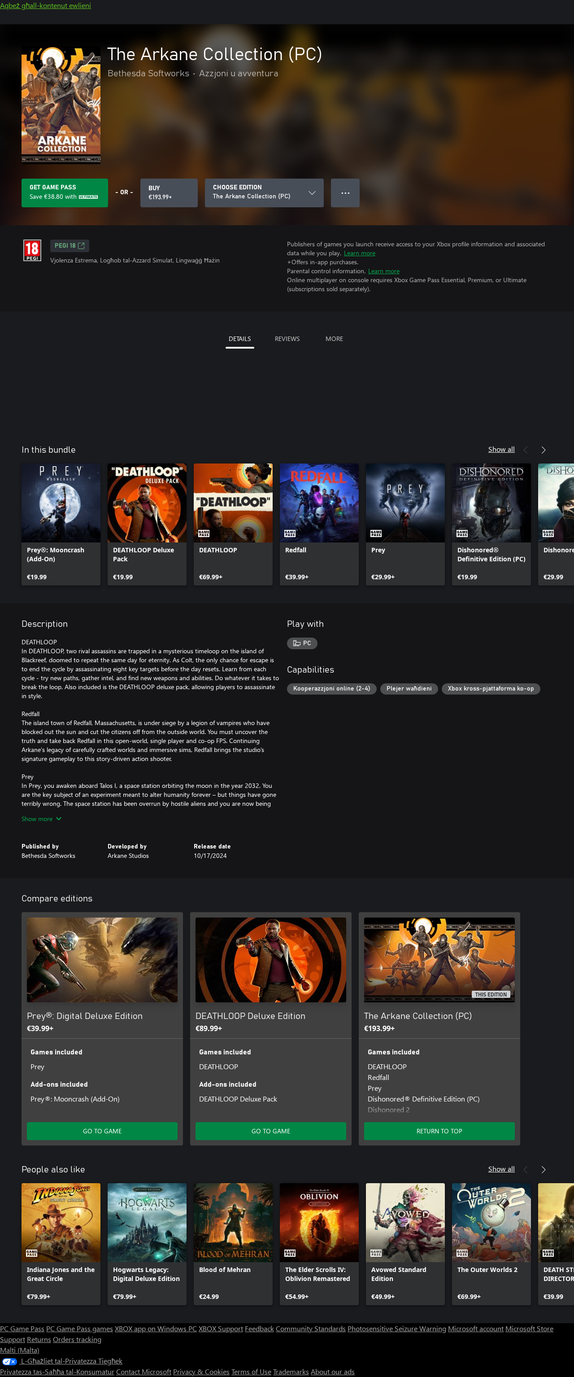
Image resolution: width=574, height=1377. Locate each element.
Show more (37, 818)
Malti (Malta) (19, 1350)
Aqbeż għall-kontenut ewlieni (45, 5)
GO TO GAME (102, 1131)
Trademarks (291, 1371)
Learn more (359, 253)
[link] (61, 524)
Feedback (259, 1328)
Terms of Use (251, 1371)
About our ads (333, 1371)
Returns (39, 1339)
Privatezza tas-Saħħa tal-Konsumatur (57, 1371)
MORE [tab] (334, 338)
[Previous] (526, 450)
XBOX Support (221, 1328)
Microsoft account (476, 1328)
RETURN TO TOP (439, 1131)
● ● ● (345, 192)
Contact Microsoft (143, 1371)
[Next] (543, 450)
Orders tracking (77, 1339)
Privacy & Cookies (201, 1371)
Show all (501, 449)
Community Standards (311, 1328)
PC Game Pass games (79, 1328)
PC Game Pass (22, 1328)
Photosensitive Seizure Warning (397, 1328)
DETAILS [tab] (240, 338)
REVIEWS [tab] (287, 338)
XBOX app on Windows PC (156, 1328)
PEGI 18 (65, 246)
